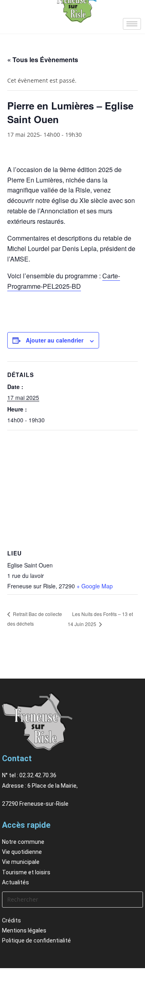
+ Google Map (95, 586)
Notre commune (23, 842)
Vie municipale (20, 862)
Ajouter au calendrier (54, 340)
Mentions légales (24, 930)
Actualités (15, 882)
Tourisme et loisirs (26, 872)
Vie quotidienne (22, 852)
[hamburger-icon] (132, 24)
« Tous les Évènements (42, 59)
